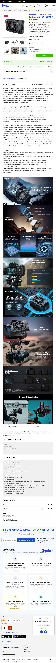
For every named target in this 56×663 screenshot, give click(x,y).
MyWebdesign (19, 661)
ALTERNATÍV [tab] (21, 79)
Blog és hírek (26, 648)
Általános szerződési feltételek (11, 647)
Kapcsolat (18, 1)
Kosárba (44, 55)
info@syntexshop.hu (44, 625)
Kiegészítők (8, 10)
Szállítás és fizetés (7, 645)
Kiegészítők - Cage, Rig (27, 10)
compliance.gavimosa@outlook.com (10, 520)
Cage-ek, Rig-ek (17, 10)
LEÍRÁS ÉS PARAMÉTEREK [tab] (9, 79)
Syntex (3, 10)
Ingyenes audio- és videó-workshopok (38, 533)
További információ (34, 39)
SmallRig (37, 10)
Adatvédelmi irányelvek (9, 654)
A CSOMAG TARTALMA (37, 84)
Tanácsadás (27, 651)
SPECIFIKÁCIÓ (48, 84)
